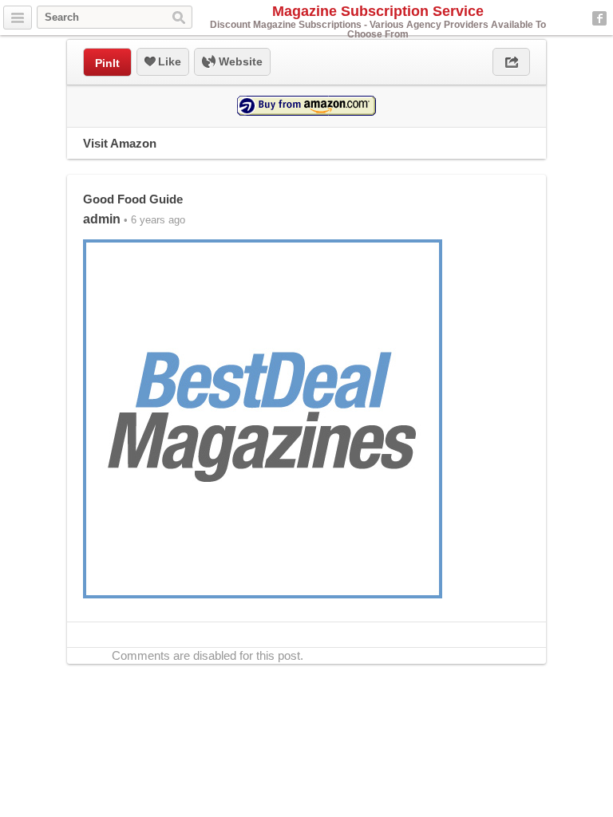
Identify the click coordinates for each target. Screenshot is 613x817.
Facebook (599, 18)
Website (239, 61)
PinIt (107, 63)
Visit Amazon (119, 143)
